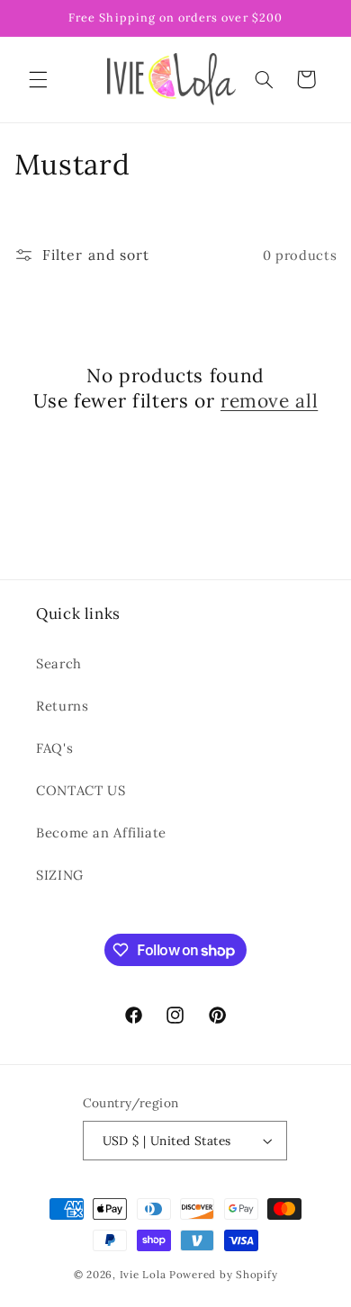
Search (59, 663)
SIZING (60, 874)
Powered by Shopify (223, 1274)
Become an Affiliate (101, 832)
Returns (62, 705)
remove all (269, 401)
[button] (37, 79)
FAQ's (54, 747)
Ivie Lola (143, 1274)
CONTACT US (80, 790)
